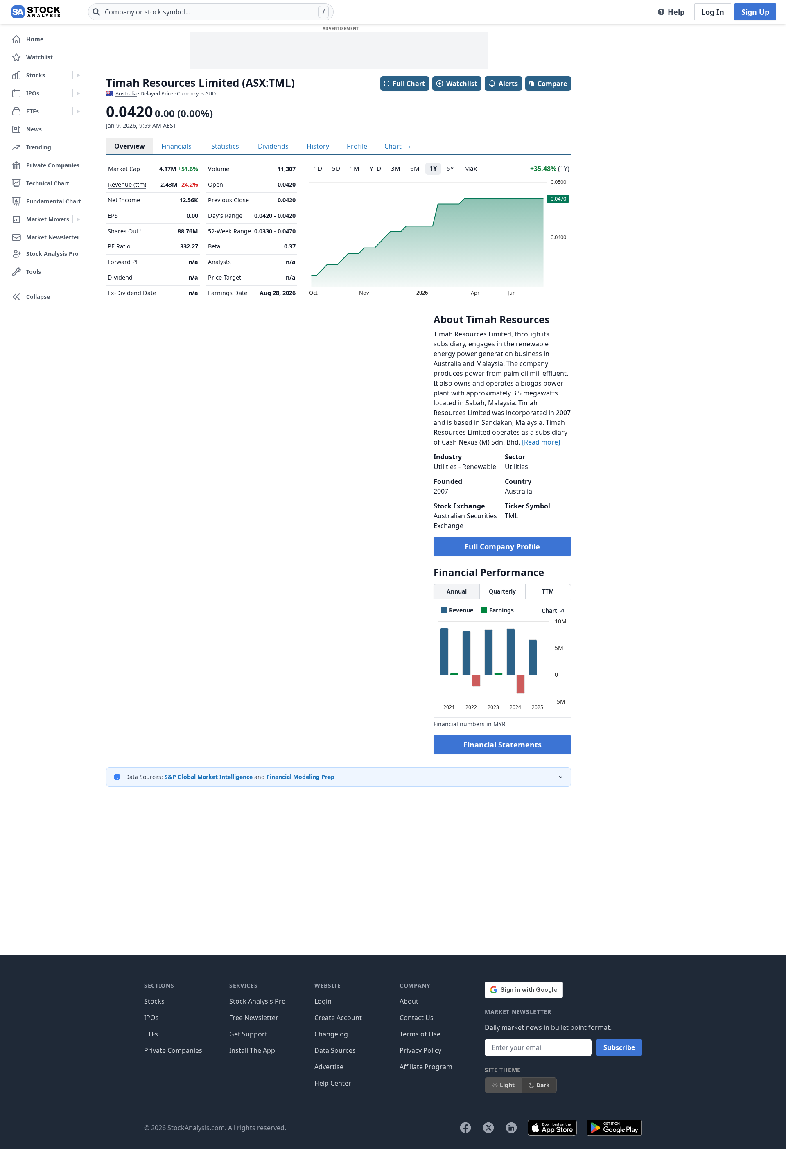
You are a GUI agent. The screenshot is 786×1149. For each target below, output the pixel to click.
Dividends (273, 146)
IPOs (151, 1017)
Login (323, 1001)
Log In (712, 12)
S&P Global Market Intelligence (209, 777)
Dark (543, 1085)
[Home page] (36, 12)
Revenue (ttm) (127, 184)
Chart (393, 146)
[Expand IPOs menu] (78, 93)
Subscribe (619, 1047)
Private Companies (173, 1050)
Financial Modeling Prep (300, 777)
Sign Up (755, 12)
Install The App (252, 1050)
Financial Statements (502, 744)
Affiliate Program (426, 1066)
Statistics (225, 146)
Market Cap (124, 169)
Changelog (331, 1033)
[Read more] (541, 442)
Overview (129, 146)
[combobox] (211, 11)
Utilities (516, 466)
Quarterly (502, 591)
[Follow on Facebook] (465, 1127)
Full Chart (409, 83)
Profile (357, 146)
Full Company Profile (502, 546)
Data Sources (335, 1050)
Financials (176, 146)
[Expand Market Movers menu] (78, 219)
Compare (552, 83)
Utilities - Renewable (465, 466)
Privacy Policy (420, 1050)
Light (507, 1085)
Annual (457, 591)
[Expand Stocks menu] (78, 75)
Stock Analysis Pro (257, 1001)
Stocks (154, 1001)
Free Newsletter (253, 1017)
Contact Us (417, 1017)
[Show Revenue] (457, 610)
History (318, 146)
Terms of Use (420, 1033)
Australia (126, 93)
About (409, 1001)
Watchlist (461, 83)
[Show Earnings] (497, 610)
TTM (548, 591)
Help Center (332, 1083)
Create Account (338, 1017)
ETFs (151, 1033)
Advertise (328, 1066)
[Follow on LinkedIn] (511, 1127)
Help (676, 12)
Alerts (508, 83)
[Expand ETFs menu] (78, 111)
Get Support (248, 1033)
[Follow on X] (488, 1127)
